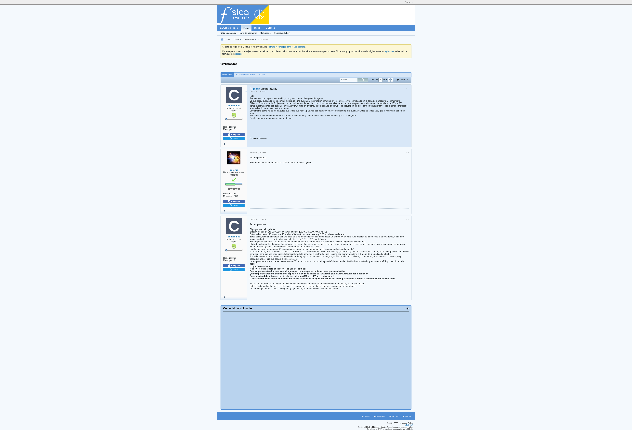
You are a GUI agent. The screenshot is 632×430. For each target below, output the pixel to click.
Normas (366, 416)
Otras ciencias (248, 39)
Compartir (235, 134)
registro (238, 54)
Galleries (270, 27)
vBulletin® (409, 425)
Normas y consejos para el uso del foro (286, 47)
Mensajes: (228, 129)
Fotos (262, 75)
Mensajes (227, 75)
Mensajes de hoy (282, 33)
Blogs (257, 27)
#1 (407, 88)
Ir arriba (407, 416)
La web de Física (229, 27)
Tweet (235, 138)
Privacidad (394, 416)
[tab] (227, 74)
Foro (246, 28)
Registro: (227, 127)
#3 (407, 219)
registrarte (389, 51)
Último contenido (228, 33)
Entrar (408, 2)
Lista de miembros (248, 33)
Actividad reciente (245, 75)
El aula (236, 39)
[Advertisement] (316, 360)
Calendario (265, 33)
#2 (407, 153)
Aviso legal (379, 416)
